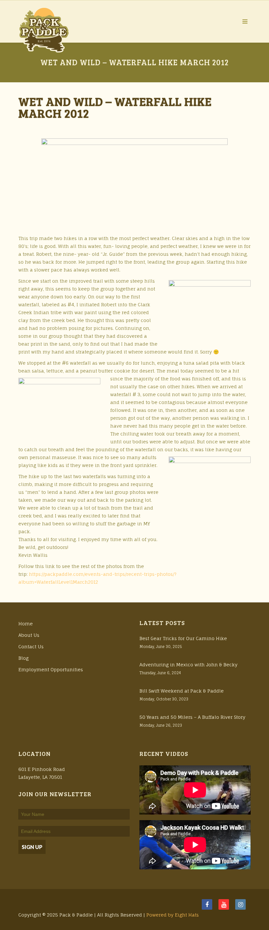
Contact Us (31, 646)
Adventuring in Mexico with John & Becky (188, 664)
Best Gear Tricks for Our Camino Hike (183, 638)
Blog (23, 658)
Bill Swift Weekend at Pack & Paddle (181, 691)
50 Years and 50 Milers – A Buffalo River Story (192, 717)
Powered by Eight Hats (172, 915)
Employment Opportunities (50, 669)
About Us (28, 635)
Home (25, 623)
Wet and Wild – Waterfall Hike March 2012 (115, 107)
